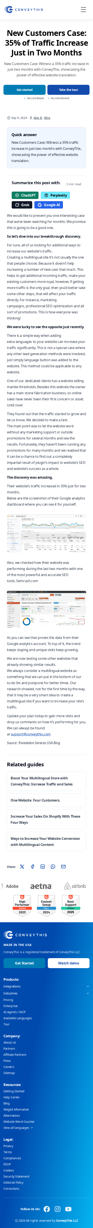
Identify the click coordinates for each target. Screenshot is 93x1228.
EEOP (7, 1164)
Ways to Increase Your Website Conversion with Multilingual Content (45, 841)
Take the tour (68, 90)
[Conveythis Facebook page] (47, 1209)
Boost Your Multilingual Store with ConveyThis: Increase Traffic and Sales (42, 781)
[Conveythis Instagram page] (57, 1209)
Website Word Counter (19, 1121)
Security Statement (16, 1176)
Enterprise (10, 1006)
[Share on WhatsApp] (53, 866)
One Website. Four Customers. (35, 800)
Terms (7, 1152)
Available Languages (17, 1018)
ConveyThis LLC (67, 1220)
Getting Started (13, 1091)
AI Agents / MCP (14, 1012)
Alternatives (11, 1115)
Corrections (11, 1188)
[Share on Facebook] (32, 866)
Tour (6, 1024)
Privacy (8, 1146)
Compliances (12, 1158)
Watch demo (68, 963)
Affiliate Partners (14, 1055)
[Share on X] (22, 866)
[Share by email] (63, 866)
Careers (8, 1067)
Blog (47, 118)
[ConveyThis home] (23, 9)
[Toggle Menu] (83, 9)
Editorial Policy (13, 1182)
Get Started (24, 963)
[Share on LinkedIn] (42, 866)
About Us (9, 1042)
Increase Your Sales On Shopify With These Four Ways (45, 819)
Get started (25, 90)
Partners (9, 1048)
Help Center (11, 1097)
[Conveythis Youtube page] (68, 1209)
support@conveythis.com (31, 734)
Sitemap (9, 1073)
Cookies (8, 1170)
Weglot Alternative (16, 1109)
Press (7, 1061)
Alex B (38, 118)
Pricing (8, 1000)
